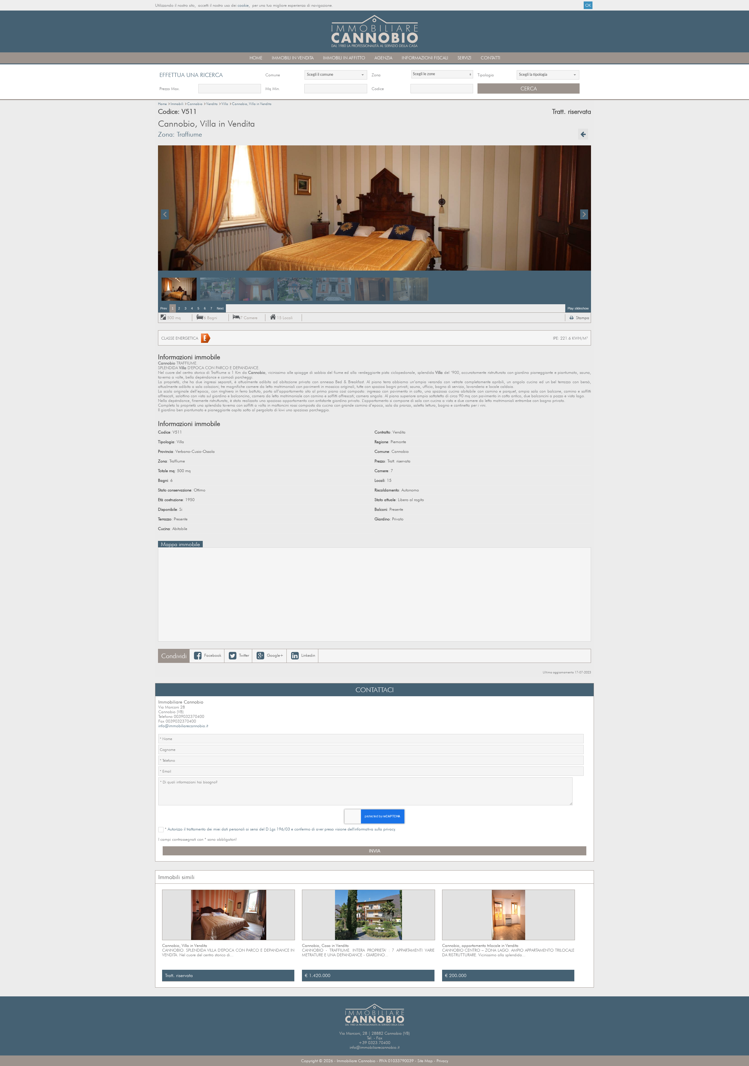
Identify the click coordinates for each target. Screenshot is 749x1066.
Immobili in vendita (293, 58)
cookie (243, 5)
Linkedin (307, 655)
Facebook (212, 655)
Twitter (243, 655)
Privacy (442, 1060)
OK (588, 5)
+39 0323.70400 (374, 1042)
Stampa (582, 317)
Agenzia (383, 58)
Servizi (464, 58)
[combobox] (336, 75)
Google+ (275, 655)
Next (220, 308)
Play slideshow (578, 308)
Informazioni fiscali (425, 58)
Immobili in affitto (344, 58)
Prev (163, 308)
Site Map (425, 1060)
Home (256, 58)
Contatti (490, 58)
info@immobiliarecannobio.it (183, 725)
